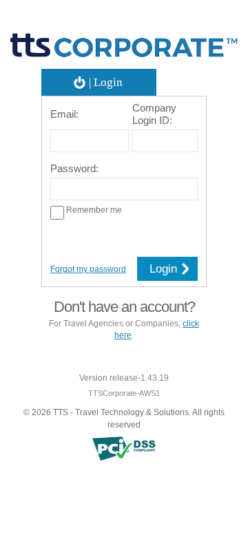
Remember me (93, 210)
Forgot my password (88, 269)
